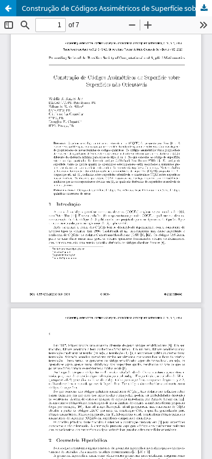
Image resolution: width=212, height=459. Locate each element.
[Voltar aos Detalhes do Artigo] (8, 8)
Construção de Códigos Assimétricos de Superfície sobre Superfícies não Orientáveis (117, 8)
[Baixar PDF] (204, 8)
